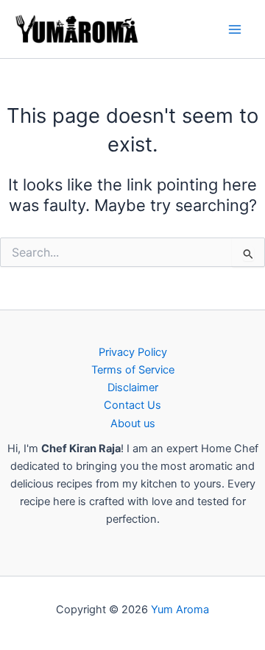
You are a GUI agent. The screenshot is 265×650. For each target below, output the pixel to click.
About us (132, 423)
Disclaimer (132, 387)
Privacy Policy (133, 352)
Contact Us (132, 405)
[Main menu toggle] (234, 29)
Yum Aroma (180, 609)
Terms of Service (132, 369)
